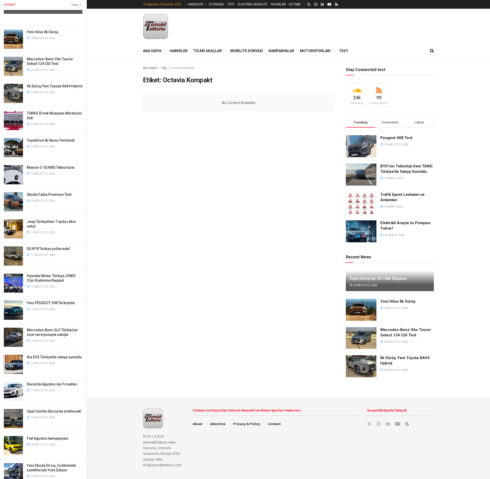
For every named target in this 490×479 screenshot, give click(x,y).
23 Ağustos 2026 (364, 285)
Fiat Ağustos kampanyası (47, 438)
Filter (74, 5)
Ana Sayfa (150, 68)
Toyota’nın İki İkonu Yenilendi (51, 140)
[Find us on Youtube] (329, 4)
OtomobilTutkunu (155, 442)
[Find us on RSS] (336, 4)
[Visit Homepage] (155, 26)
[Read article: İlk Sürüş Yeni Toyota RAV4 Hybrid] (361, 366)
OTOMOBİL (216, 4)
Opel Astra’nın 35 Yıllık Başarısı (378, 278)
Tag (163, 68)
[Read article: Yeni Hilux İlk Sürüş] (361, 310)
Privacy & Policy (246, 424)
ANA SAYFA (152, 51)
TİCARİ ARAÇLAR (207, 51)
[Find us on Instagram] (315, 4)
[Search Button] (432, 50)
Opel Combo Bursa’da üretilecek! (54, 411)
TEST (231, 4)
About (197, 424)
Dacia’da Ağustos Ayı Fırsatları (52, 384)
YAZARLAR (278, 4)
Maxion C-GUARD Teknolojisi (51, 167)
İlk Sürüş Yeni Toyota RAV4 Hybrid (54, 86)
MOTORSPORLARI (315, 51)
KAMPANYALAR (281, 51)
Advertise (218, 424)
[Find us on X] (309, 4)
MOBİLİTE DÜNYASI (246, 51)
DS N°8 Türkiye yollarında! (48, 249)
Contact (274, 424)
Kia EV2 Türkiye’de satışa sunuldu (54, 357)
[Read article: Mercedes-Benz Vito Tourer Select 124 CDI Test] (361, 338)
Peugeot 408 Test (396, 137)
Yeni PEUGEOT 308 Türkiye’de (51, 303)
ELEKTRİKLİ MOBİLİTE (252, 4)
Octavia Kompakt (182, 68)
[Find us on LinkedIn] (322, 4)
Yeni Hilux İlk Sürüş (42, 32)
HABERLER (195, 4)
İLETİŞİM (295, 4)
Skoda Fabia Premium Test (49, 194)
